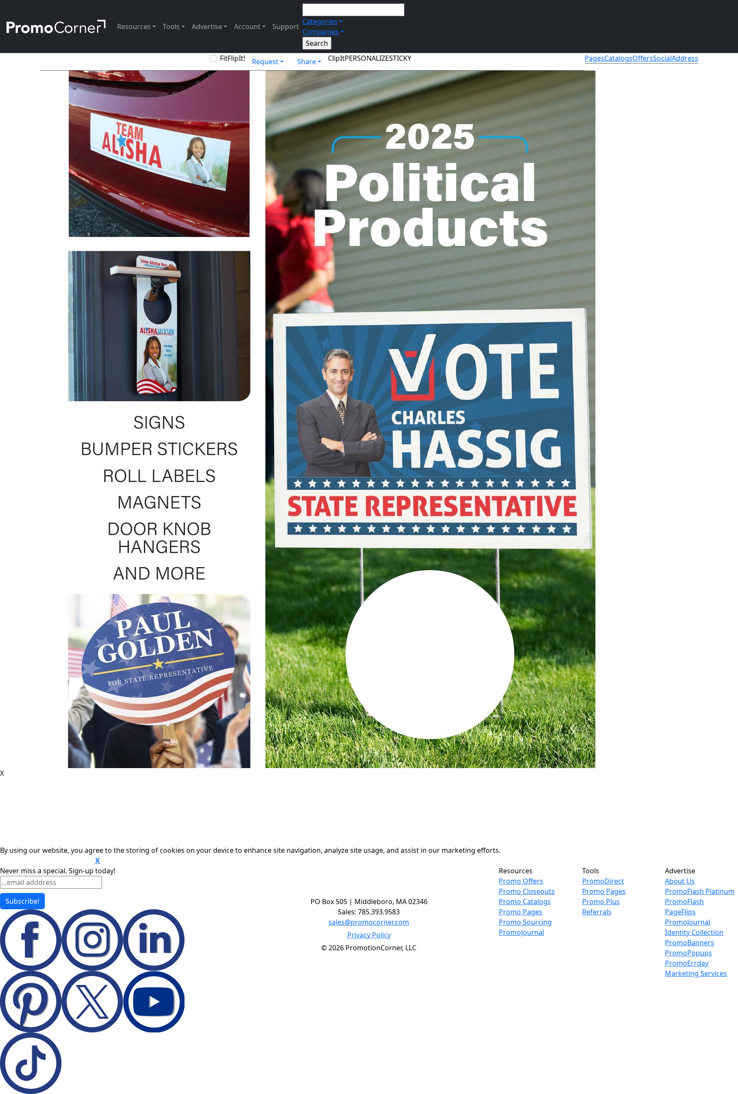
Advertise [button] (207, 26)
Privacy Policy (369, 935)
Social (662, 58)
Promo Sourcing (525, 922)
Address (685, 58)
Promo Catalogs (525, 901)
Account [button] (247, 26)
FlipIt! (236, 58)
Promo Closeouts (527, 891)
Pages (594, 58)
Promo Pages (520, 912)
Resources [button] (134, 26)
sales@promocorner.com (368, 922)
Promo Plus (601, 901)
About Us (680, 881)
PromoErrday (687, 963)
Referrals (597, 912)
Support (285, 26)
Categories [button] (319, 21)
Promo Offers (521, 881)
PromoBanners (689, 942)
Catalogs (618, 58)
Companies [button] (320, 31)
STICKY (400, 58)
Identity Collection (694, 932)
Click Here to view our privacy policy (47, 861)
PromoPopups (688, 953)
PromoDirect (603, 881)
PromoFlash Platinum (700, 891)
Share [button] (306, 61)
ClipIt (336, 58)
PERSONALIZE (367, 58)
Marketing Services (696, 973)
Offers (643, 58)
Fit (224, 58)
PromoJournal (521, 932)
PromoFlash (684, 901)
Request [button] (265, 61)
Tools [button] (171, 26)
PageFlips (680, 912)
